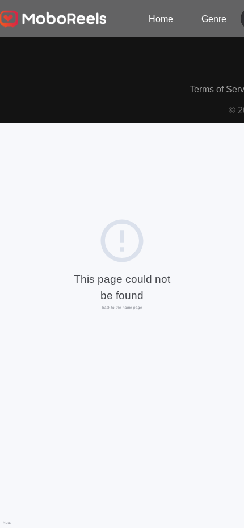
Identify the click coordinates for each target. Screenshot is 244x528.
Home (161, 19)
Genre (213, 19)
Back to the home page (122, 307)
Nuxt (7, 523)
